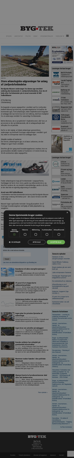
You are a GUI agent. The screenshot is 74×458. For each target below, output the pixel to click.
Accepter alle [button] (55, 242)
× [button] (67, 212)
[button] (14, 242)
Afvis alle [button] (37, 242)
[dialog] (37, 229)
